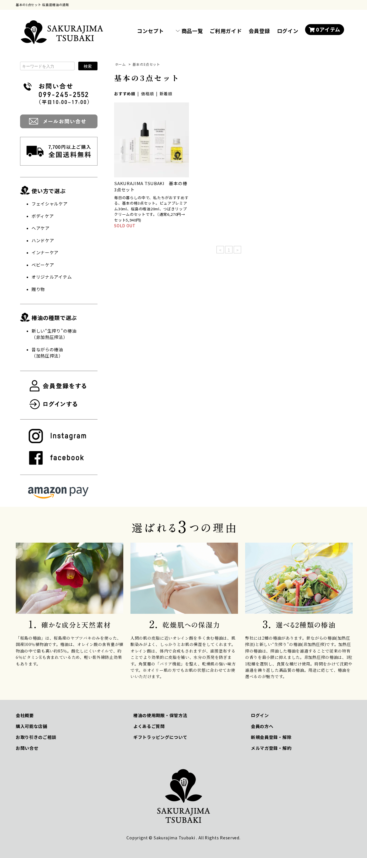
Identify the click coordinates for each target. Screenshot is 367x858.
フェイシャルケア (50, 204)
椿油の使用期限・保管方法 (160, 715)
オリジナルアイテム (52, 277)
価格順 (147, 93)
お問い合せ (27, 748)
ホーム (120, 64)
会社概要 (25, 715)
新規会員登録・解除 (271, 737)
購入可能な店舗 (31, 726)
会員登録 (259, 30)
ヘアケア (41, 228)
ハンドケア (43, 240)
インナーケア (45, 252)
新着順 (166, 93)
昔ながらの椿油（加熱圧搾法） (47, 352)
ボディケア (43, 216)
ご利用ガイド (226, 30)
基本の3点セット (146, 64)
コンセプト (150, 30)
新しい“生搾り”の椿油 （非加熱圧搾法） (54, 334)
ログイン (287, 30)
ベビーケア (43, 265)
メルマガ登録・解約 (271, 748)
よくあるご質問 (149, 726)
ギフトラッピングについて (160, 737)
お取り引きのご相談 (36, 737)
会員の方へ (262, 726)
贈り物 (38, 289)
